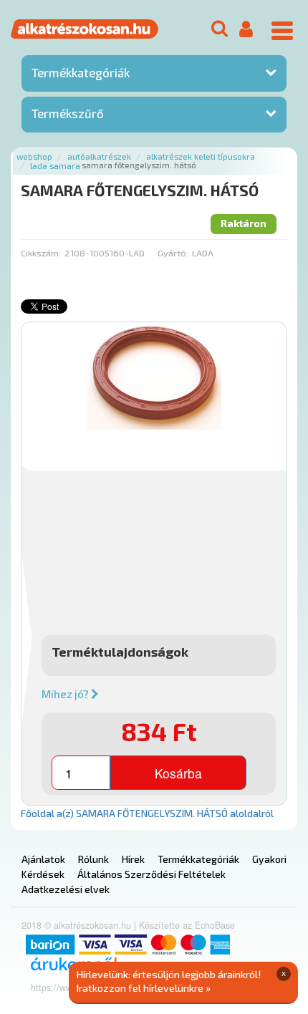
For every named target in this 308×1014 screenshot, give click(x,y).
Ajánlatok (43, 859)
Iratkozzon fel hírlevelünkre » (144, 988)
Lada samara (55, 165)
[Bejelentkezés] (246, 29)
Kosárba (178, 773)
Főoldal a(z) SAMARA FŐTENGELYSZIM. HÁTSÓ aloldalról (147, 813)
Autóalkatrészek (99, 156)
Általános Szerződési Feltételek (151, 874)
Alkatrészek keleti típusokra (200, 156)
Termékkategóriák (81, 72)
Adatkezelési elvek (65, 889)
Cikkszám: (41, 253)
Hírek (133, 859)
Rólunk (93, 859)
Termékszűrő (68, 113)
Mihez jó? (66, 693)
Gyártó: (173, 253)
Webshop (34, 156)
